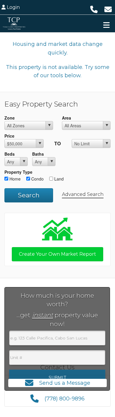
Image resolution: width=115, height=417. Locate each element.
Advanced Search (83, 194)
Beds (9, 154)
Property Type (18, 172)
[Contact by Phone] (94, 9)
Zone (9, 118)
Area (66, 118)
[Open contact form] (108, 9)
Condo (37, 179)
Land (58, 179)
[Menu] (106, 25)
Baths (38, 154)
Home (14, 179)
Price (9, 136)
